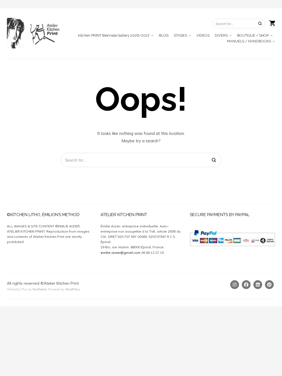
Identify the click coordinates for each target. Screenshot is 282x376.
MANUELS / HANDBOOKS (249, 41)
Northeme (39, 289)
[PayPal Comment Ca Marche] (232, 226)
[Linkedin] (258, 284)
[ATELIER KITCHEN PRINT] (34, 33)
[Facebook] (246, 284)
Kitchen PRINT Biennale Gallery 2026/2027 (114, 35)
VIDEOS (203, 35)
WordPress (72, 289)
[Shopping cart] (272, 22)
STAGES (180, 35)
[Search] (260, 23)
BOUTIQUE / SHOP (253, 35)
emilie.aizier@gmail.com (120, 252)
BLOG (164, 35)
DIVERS (221, 35)
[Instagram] (234, 284)
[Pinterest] (269, 284)
